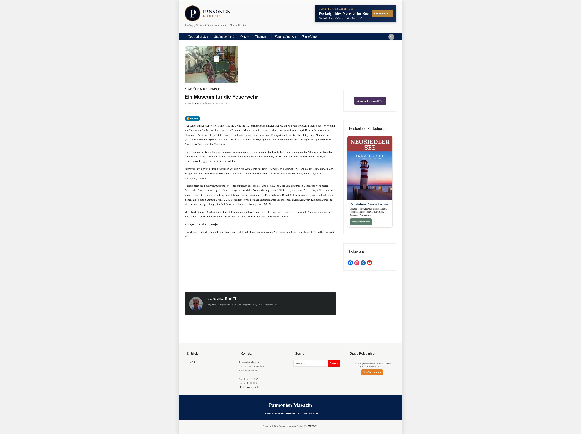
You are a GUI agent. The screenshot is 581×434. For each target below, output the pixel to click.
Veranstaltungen (285, 36)
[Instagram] (234, 299)
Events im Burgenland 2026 (370, 100)
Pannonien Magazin (290, 405)
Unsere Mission (192, 362)
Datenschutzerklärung (285, 413)
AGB (300, 413)
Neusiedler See (198, 36)
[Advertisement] (260, 266)
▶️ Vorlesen (192, 118)
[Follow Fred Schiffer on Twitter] (230, 299)
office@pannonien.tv (249, 386)
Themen (260, 36)
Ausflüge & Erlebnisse (202, 89)
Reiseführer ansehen (372, 372)
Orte (243, 36)
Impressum (268, 413)
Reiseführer (310, 36)
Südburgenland (224, 36)
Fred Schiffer (201, 103)
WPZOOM (313, 426)
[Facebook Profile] (226, 299)
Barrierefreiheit (311, 413)
